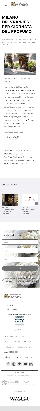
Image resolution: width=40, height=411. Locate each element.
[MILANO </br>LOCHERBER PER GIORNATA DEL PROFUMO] (10, 200)
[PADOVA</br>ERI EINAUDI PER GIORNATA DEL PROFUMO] (30, 200)
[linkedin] (31, 364)
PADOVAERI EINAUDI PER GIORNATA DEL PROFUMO (28, 210)
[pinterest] (19, 364)
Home (4, 39)
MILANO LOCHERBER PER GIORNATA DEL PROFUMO (8, 210)
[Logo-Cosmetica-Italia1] (19, 380)
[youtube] (25, 364)
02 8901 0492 (23, 164)
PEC (31, 357)
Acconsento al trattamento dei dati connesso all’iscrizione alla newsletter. (21, 279)
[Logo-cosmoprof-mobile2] (19, 396)
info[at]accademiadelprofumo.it (17, 347)
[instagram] (13, 364)
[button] (3, 203)
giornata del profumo (14, 39)
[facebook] (8, 364)
